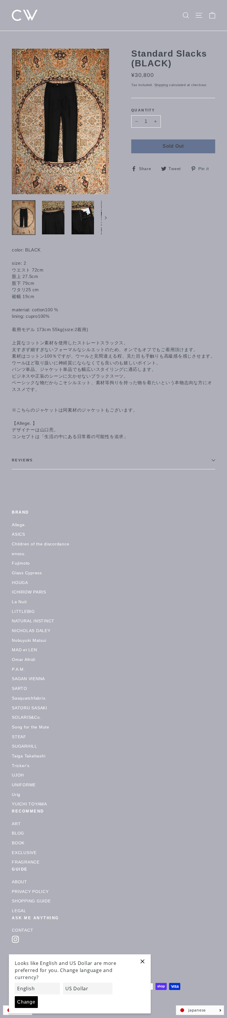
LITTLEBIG (23, 611)
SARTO (19, 688)
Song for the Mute (30, 727)
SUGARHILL (24, 746)
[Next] (105, 217)
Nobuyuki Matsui (29, 640)
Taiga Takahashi (28, 756)
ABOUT (19, 881)
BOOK (18, 843)
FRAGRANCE (26, 862)
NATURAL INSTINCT (33, 621)
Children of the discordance (40, 544)
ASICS (18, 534)
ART (16, 823)
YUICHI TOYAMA (29, 804)
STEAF (19, 736)
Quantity (143, 110)
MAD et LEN (24, 649)
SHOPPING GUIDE (31, 901)
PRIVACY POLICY (30, 891)
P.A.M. (18, 669)
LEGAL (19, 910)
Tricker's (21, 765)
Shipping (161, 85)
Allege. (19, 524)
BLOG (18, 833)
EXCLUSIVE (24, 852)
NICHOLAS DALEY (31, 630)
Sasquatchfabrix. (29, 698)
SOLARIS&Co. (26, 717)
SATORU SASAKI (29, 707)
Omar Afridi (23, 659)
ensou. (19, 553)
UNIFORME (24, 784)
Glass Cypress (27, 572)
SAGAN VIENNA (28, 678)
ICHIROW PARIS (29, 592)
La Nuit (19, 601)
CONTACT (22, 930)
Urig (16, 794)
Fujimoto (21, 563)
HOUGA (20, 582)
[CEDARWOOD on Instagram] (15, 939)
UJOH (18, 775)
